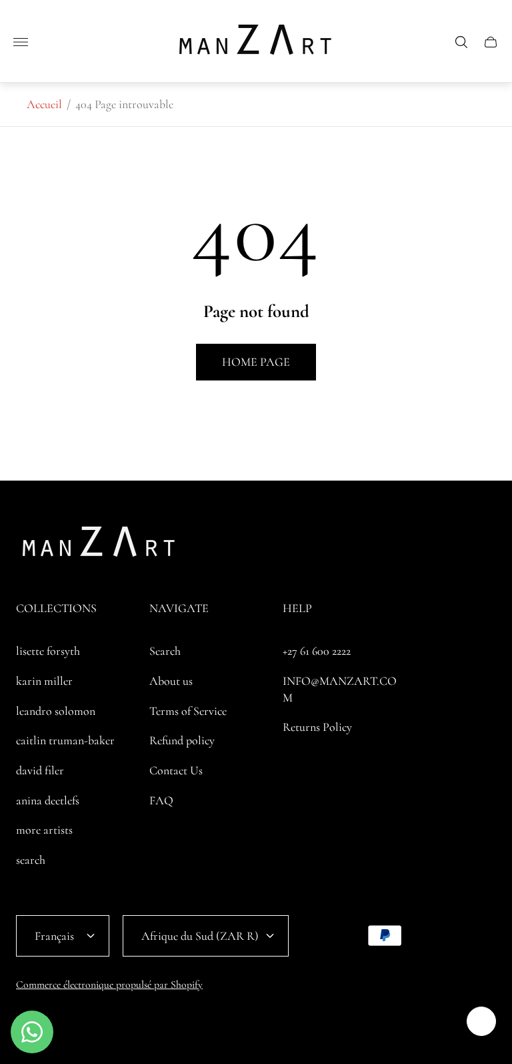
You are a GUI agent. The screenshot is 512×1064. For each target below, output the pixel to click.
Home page (256, 361)
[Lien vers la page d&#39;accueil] (99, 545)
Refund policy (182, 740)
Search (165, 650)
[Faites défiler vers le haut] (481, 1021)
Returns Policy (317, 727)
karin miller (44, 681)
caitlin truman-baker (65, 740)
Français (54, 935)
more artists (44, 829)
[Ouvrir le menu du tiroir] (20, 42)
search (30, 859)
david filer (40, 770)
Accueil (44, 104)
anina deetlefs (47, 800)
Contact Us (176, 770)
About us (171, 681)
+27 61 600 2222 (317, 650)
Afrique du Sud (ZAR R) (200, 935)
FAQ (161, 800)
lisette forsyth (48, 650)
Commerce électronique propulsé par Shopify (109, 984)
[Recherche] (461, 42)
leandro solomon (55, 711)
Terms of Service (188, 711)
